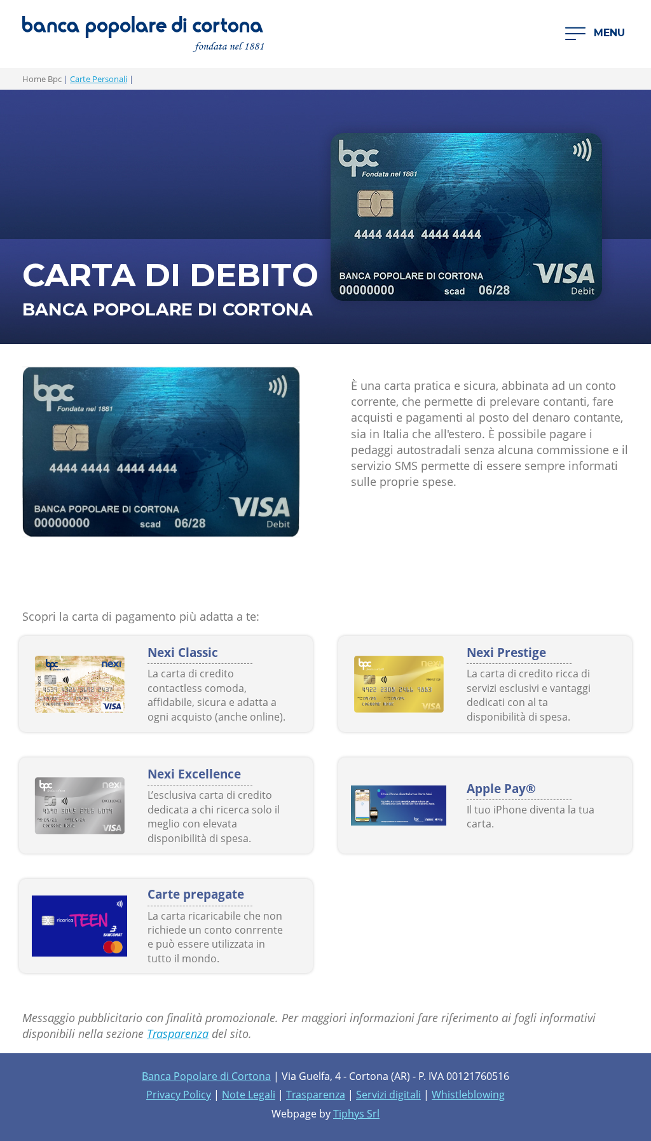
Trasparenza (178, 1033)
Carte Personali (98, 79)
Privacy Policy (178, 1095)
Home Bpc (42, 79)
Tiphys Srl (356, 1114)
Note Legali (248, 1095)
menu (608, 33)
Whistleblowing (468, 1095)
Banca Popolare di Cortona (206, 1076)
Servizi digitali (388, 1095)
